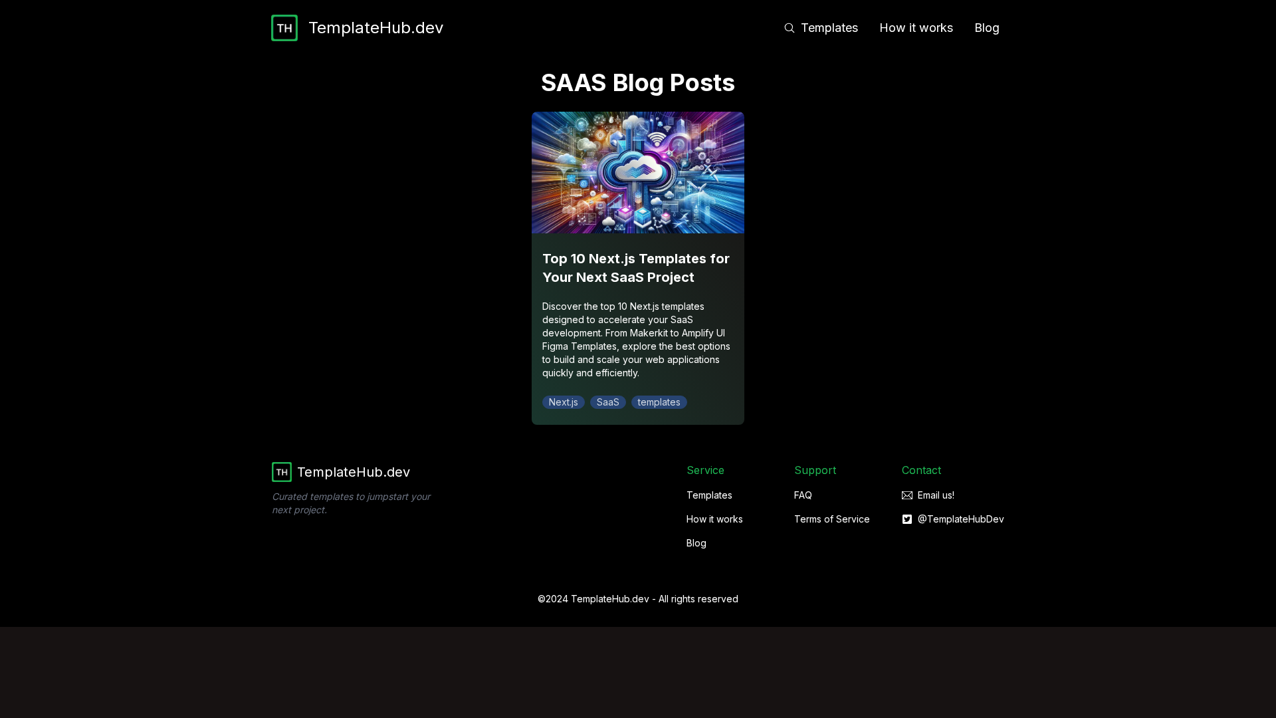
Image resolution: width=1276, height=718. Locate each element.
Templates (829, 28)
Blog (987, 28)
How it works (916, 28)
